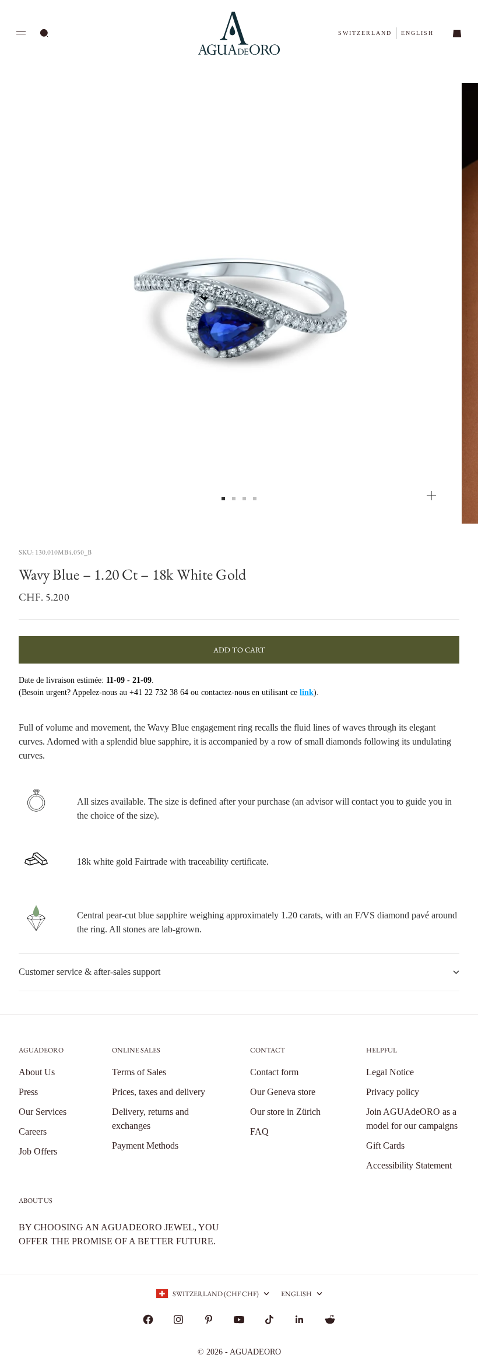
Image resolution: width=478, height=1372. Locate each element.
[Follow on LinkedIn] (299, 1319)
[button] (364, 32)
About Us (37, 1072)
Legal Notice (390, 1072)
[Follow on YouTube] (239, 1319)
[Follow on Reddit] (330, 1319)
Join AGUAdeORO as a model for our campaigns (412, 1119)
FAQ (259, 1131)
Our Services (42, 1112)
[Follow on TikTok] (269, 1319)
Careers (33, 1131)
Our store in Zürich (285, 1112)
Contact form (274, 1072)
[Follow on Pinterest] (209, 1319)
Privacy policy (392, 1092)
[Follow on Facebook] (148, 1319)
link (307, 692)
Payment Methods (145, 1145)
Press (28, 1092)
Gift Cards (385, 1145)
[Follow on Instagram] (178, 1319)
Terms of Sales (139, 1072)
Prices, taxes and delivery (158, 1092)
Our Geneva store (282, 1092)
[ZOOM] (431, 495)
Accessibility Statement (409, 1165)
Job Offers (38, 1151)
